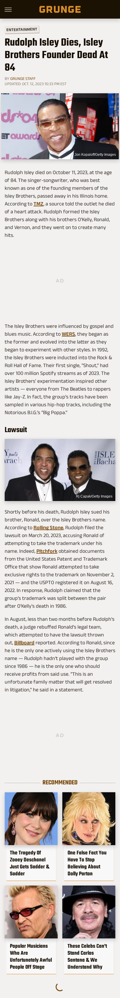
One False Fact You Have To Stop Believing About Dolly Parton (87, 863)
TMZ (38, 204)
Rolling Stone (48, 527)
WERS (68, 334)
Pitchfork (46, 551)
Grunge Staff (23, 78)
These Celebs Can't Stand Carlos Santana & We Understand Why (87, 956)
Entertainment (21, 29)
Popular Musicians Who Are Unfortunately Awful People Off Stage (31, 956)
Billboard (24, 642)
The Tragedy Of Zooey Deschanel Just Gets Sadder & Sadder (29, 863)
